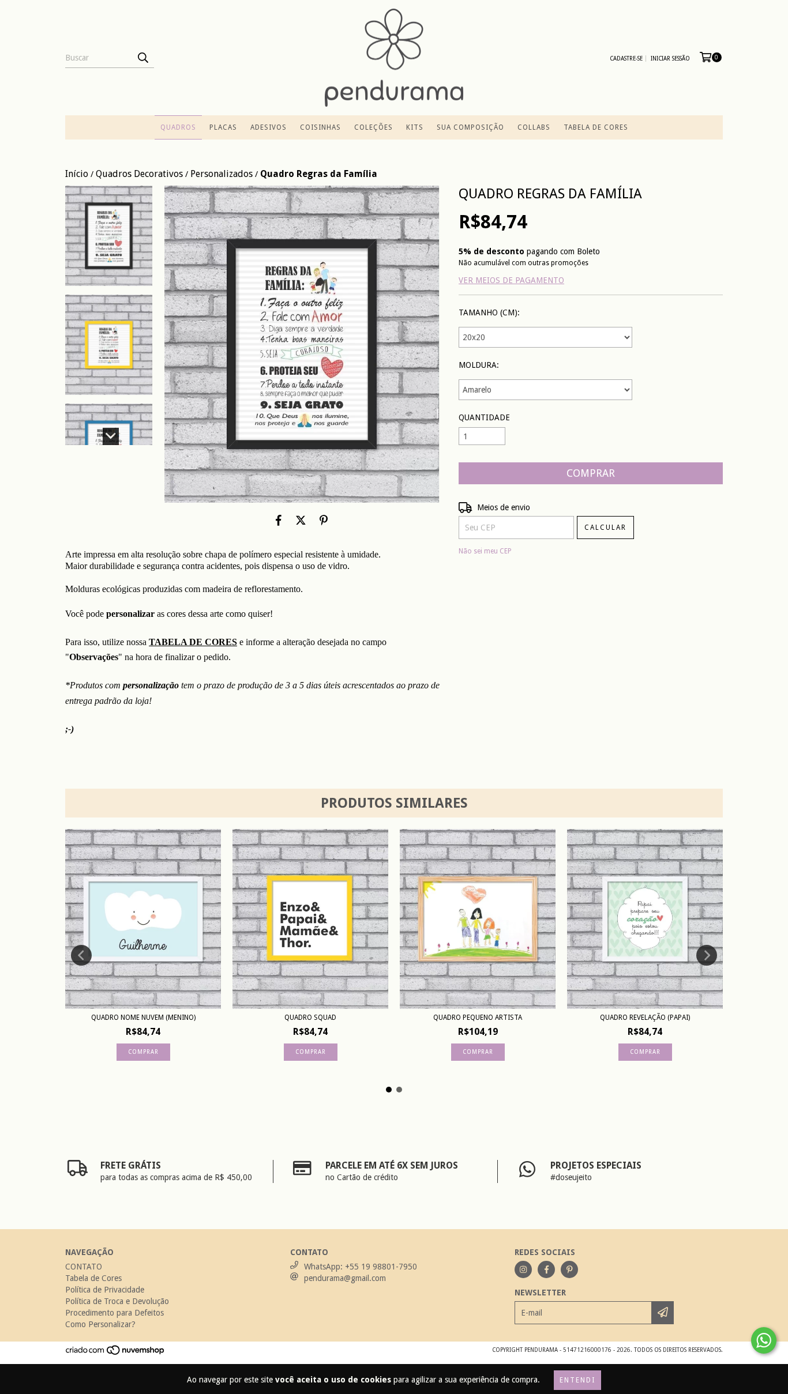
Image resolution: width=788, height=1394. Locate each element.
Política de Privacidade (104, 1289)
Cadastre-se (626, 58)
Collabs (533, 127)
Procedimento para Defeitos (114, 1312)
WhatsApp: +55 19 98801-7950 (360, 1266)
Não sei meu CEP (485, 551)
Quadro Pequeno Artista (477, 1018)
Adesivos (268, 127)
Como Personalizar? (100, 1324)
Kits (414, 127)
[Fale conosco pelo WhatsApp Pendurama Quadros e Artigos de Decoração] (763, 1340)
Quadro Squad (310, 1018)
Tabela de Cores (596, 127)
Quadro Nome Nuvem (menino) (143, 1018)
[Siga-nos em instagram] (523, 1269)
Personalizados (221, 173)
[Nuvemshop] (115, 1353)
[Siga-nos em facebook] (546, 1269)
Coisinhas (320, 127)
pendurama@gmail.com (345, 1278)
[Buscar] (142, 57)
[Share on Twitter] (300, 520)
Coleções (373, 127)
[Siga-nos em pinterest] (569, 1269)
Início (76, 173)
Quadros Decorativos (139, 173)
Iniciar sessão (670, 58)
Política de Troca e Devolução (117, 1301)
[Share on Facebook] (279, 520)
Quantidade (484, 417)
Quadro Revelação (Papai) (645, 1018)
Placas (223, 127)
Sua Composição (470, 127)
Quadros (178, 127)
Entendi (577, 1380)
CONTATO (83, 1266)
